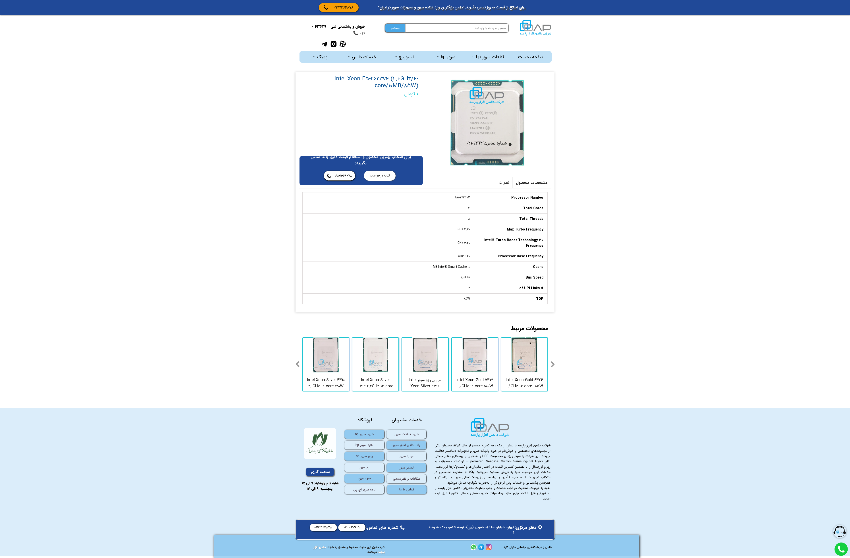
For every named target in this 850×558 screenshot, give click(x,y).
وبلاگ (322, 57)
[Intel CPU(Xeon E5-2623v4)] (488, 123)
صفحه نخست (530, 57)
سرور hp (448, 57)
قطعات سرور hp (490, 57)
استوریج (406, 57)
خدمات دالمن (364, 57)
